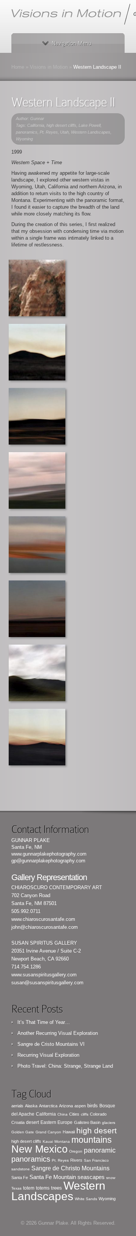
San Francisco (96, 1160)
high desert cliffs (61, 125)
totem (28, 1188)
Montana (62, 1141)
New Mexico (39, 1149)
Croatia (18, 1122)
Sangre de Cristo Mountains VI (51, 1044)
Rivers (76, 1160)
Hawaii (69, 1132)
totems (42, 1188)
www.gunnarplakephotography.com (49, 854)
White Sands (86, 1199)
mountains (91, 1140)
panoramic (100, 1150)
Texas (16, 1188)
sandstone (20, 1169)
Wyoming (24, 139)
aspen (80, 1106)
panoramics (26, 132)
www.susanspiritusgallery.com (44, 974)
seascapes (91, 1177)
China (62, 1114)
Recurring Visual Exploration (48, 1055)
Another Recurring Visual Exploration (57, 1033)
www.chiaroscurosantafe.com (43, 919)
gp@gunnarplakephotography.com (48, 861)
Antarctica (48, 1106)
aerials (17, 1106)
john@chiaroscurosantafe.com (44, 927)
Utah (64, 132)
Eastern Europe (56, 1122)
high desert (96, 1130)
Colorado (98, 1114)
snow (110, 1178)
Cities (74, 1114)
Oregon (75, 1151)
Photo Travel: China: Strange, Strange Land (65, 1066)
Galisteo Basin (87, 1122)
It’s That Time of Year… (43, 1022)
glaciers (108, 1123)
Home (17, 67)
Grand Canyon (48, 1132)
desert (32, 1122)
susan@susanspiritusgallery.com (47, 982)
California (35, 125)
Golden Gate (22, 1132)
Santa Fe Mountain (52, 1177)
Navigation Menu (71, 43)
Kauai (48, 1141)
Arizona (66, 1106)
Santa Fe (19, 1177)
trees (56, 1188)
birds (92, 1105)
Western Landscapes (90, 132)
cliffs (84, 1114)
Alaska (31, 1106)
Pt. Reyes (49, 132)
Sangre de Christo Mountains (70, 1168)
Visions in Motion (49, 67)
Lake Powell (89, 125)
